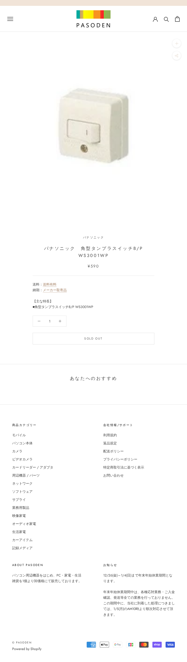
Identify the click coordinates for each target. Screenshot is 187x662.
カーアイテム (22, 539)
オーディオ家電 (24, 523)
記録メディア (22, 547)
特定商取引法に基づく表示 (123, 467)
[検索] (166, 18)
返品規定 (110, 443)
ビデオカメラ (22, 459)
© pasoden (22, 642)
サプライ (19, 499)
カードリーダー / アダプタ (32, 467)
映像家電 (19, 515)
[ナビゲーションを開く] (10, 19)
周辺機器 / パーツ (26, 475)
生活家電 (19, 531)
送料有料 (49, 284)
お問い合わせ (113, 475)
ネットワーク (22, 483)
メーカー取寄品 (55, 290)
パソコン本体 (22, 443)
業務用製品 (20, 507)
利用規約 (110, 435)
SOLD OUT (93, 338)
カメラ (17, 451)
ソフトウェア (22, 491)
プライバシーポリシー (120, 459)
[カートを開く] (177, 19)
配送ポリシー (113, 451)
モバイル (19, 435)
